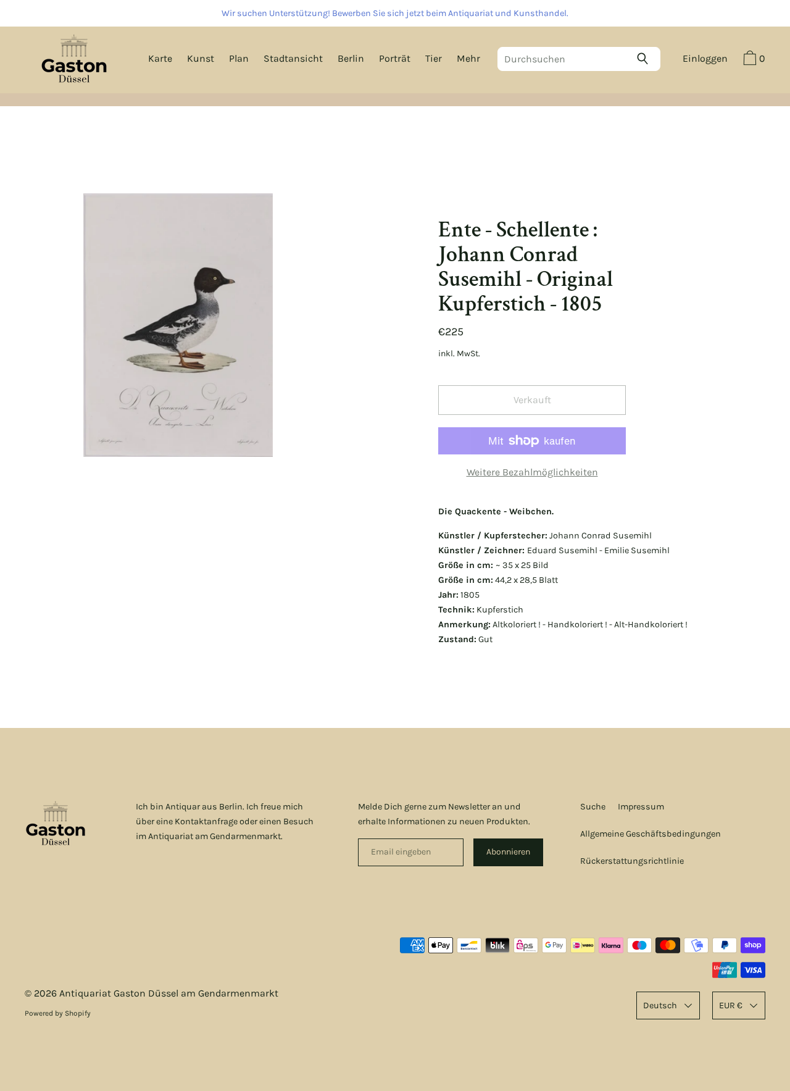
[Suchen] (645, 59)
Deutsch (660, 1005)
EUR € (730, 1005)
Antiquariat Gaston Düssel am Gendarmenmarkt (168, 993)
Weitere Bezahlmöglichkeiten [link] (532, 472)
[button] (752, 60)
